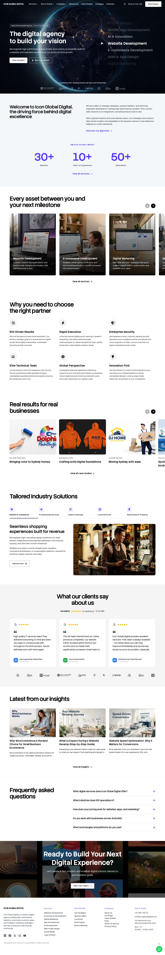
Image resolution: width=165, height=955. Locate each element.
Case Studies (87, 4)
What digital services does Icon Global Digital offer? (100, 791)
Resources (74, 4)
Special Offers (80, 916)
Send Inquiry (79, 922)
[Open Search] (124, 4)
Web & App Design (52, 929)
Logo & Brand (49, 935)
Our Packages (80, 913)
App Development (51, 922)
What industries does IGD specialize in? (93, 800)
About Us (108, 913)
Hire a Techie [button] (46, 4)
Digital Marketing (51, 919)
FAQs (106, 921)
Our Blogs (108, 916)
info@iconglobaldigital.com (146, 917)
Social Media (49, 932)
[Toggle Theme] (159, 944)
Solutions (110, 4)
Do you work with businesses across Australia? (97, 818)
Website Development (53, 913)
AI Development (50, 925)
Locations (78, 919)
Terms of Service (111, 924)
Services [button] (32, 4)
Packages (99, 4)
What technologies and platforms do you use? (97, 827)
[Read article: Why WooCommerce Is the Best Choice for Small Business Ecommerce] (33, 722)
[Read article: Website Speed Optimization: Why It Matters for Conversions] (132, 722)
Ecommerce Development (55, 916)
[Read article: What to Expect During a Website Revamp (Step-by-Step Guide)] (82, 722)
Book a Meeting (80, 925)
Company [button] (61, 4)
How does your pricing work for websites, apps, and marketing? (106, 809)
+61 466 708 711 (141, 913)
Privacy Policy (110, 926)
